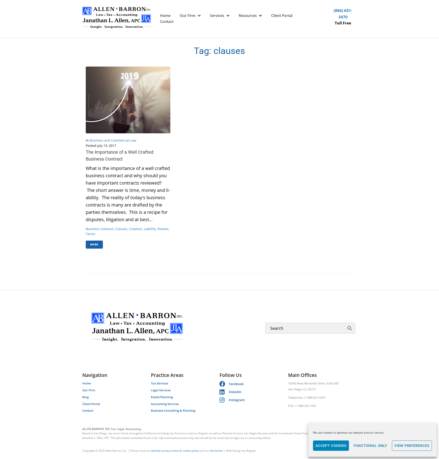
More (94, 244)
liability (150, 229)
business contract (99, 229)
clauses (121, 229)
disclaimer (216, 451)
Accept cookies (331, 446)
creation (135, 229)
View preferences (411, 446)
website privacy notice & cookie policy (175, 451)
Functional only (370, 446)
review (163, 229)
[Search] (310, 328)
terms (90, 234)
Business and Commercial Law (113, 140)
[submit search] (349, 328)
